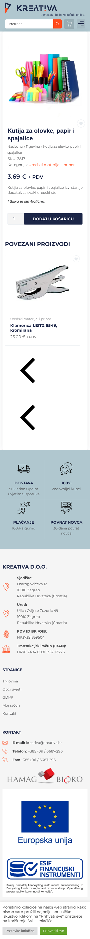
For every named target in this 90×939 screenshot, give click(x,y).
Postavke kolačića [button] (20, 931)
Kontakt (9, 713)
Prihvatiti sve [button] (53, 931)
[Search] (57, 23)
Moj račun (11, 705)
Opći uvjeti (12, 689)
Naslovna (15, 146)
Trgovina (33, 146)
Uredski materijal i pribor (51, 164)
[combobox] (29, 23)
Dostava (23, 483)
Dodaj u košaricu (53, 218)
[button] (81, 23)
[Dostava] (24, 468)
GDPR (7, 697)
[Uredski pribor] (45, 79)
